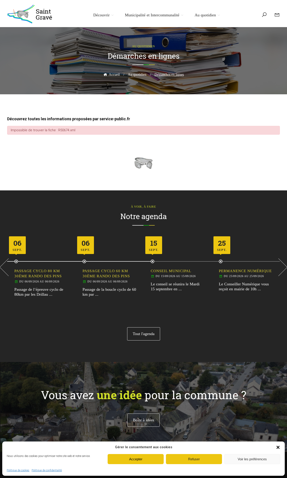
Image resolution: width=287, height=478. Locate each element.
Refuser (194, 459)
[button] (278, 447)
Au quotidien (205, 15)
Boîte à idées (143, 420)
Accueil (114, 74)
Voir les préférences (252, 459)
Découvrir (101, 15)
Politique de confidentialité (47, 470)
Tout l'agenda (143, 334)
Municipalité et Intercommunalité (152, 15)
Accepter (135, 459)
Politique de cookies (18, 470)
